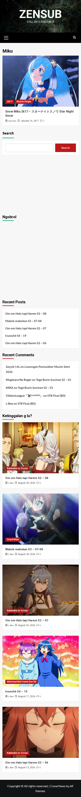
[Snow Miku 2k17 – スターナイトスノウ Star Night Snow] (40, 81)
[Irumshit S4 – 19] (40, 661)
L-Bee (9, 403)
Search (8, 133)
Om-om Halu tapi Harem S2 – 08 (25, 313)
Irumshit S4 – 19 (15, 335)
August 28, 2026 (26, 483)
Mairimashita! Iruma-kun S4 (21, 681)
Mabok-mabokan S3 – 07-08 (23, 321)
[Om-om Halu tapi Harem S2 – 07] (40, 590)
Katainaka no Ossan (17, 468)
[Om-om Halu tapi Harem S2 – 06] (40, 732)
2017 (9, 101)
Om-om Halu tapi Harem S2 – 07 (25, 328)
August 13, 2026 (26, 767)
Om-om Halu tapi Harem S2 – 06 (25, 343)
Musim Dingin (24, 101)
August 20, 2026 (26, 625)
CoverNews (58, 786)
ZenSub (40, 14)
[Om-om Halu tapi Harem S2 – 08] (40, 447)
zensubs (12, 121)
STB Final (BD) (56, 395)
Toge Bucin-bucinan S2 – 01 (53, 379)
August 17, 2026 (26, 696)
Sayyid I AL (13, 366)
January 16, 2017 (30, 121)
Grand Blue (13, 539)
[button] (6, 37)
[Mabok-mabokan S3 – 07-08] (40, 519)
